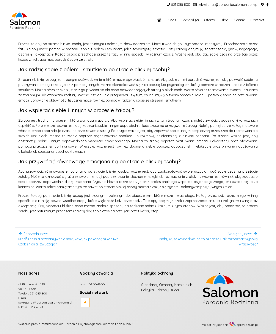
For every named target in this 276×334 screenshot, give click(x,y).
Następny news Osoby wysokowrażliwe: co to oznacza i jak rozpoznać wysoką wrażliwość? (207, 239)
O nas (171, 20)
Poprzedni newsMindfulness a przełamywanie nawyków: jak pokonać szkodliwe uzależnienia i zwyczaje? (68, 239)
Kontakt (257, 20)
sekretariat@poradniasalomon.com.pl (227, 4)
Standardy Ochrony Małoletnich (166, 285)
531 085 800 (180, 4)
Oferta (209, 20)
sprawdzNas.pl (247, 325)
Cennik (239, 20)
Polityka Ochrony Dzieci (160, 290)
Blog (224, 20)
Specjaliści (190, 20)
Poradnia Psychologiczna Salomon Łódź (93, 324)
